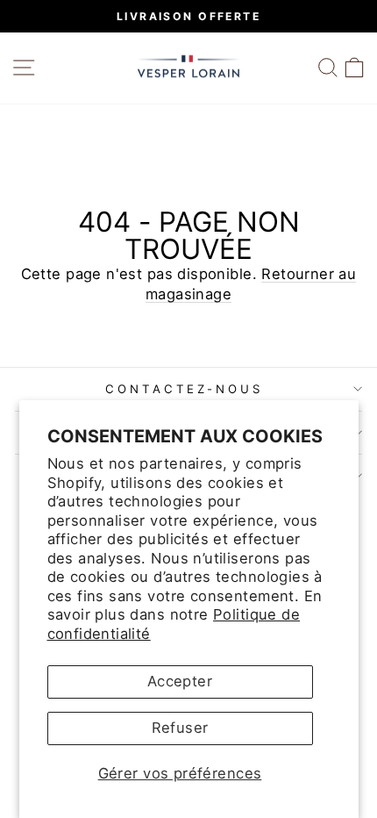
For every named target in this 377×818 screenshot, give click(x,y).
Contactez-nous (184, 389)
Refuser (180, 727)
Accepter (179, 681)
